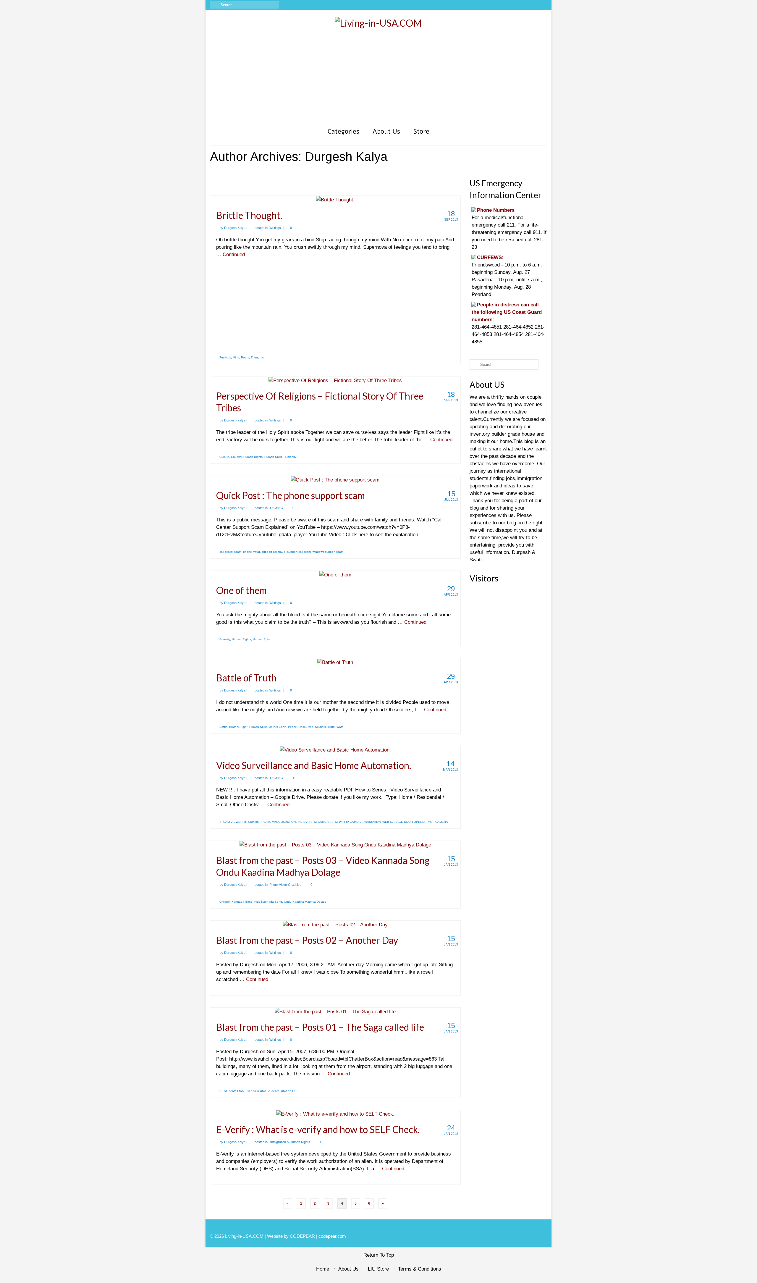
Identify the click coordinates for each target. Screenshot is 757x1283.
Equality (236, 456)
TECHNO (276, 508)
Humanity (290, 456)
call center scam (230, 551)
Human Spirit (273, 456)
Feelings (225, 357)
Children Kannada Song (236, 901)
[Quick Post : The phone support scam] (335, 479)
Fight (244, 726)
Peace (292, 726)
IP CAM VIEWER (230, 821)
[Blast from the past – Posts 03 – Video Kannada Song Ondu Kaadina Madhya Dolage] (335, 844)
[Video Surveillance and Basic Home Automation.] (335, 749)
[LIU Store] (534, 5)
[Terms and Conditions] (542, 5)
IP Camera (251, 821)
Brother (234, 726)
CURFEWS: (490, 257)
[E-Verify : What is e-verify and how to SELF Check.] (335, 1113)
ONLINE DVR (300, 821)
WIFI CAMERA (438, 821)
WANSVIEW (372, 821)
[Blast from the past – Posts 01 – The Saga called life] (335, 1011)
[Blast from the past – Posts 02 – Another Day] (335, 924)
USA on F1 (288, 1091)
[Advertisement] (378, 80)
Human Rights (253, 456)
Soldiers (320, 726)
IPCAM (265, 821)
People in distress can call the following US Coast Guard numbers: (507, 312)
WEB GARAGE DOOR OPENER (404, 821)
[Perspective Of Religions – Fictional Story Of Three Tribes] (335, 380)
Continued (234, 254)
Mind (236, 357)
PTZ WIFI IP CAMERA (347, 821)
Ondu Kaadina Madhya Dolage (305, 901)
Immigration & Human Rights (289, 1142)
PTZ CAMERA (321, 821)
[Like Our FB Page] (508, 5)
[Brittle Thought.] (335, 199)
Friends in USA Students (262, 1091)
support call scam (299, 551)
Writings (275, 228)
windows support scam (328, 551)
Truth (331, 726)
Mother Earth (277, 726)
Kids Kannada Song (268, 901)
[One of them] (335, 574)
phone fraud (251, 551)
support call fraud (273, 551)
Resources (306, 726)
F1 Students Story (231, 1091)
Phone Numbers (496, 210)
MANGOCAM (280, 821)
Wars (340, 726)
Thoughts (257, 357)
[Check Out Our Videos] (517, 5)
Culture (224, 456)
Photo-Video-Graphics (285, 884)
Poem (245, 357)
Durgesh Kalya (234, 228)
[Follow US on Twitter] (525, 5)
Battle (223, 726)
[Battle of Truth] (335, 662)
